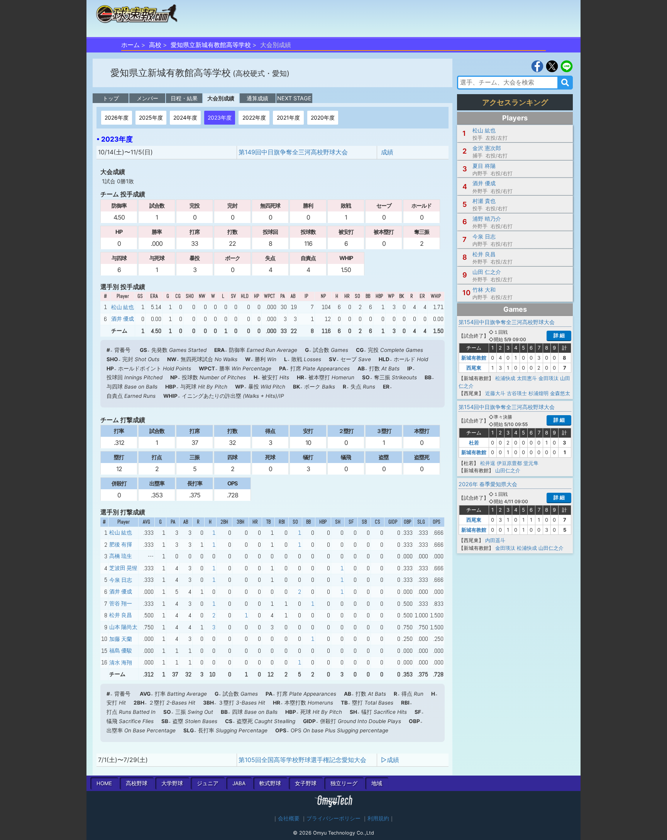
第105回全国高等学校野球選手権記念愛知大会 (302, 760)
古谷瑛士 (517, 393)
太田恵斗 (527, 378)
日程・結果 (184, 98)
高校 (155, 45)
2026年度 (117, 117)
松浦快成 (505, 378)
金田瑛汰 (548, 378)
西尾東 (473, 368)
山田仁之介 (507, 470)
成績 (387, 152)
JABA (238, 783)
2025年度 (151, 117)
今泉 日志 (120, 579)
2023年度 (220, 117)
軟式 (270, 783)
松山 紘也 (122, 307)
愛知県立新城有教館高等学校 (211, 45)
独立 (343, 783)
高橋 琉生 (120, 556)
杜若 (474, 442)
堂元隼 (530, 463)
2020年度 (323, 117)
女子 (306, 783)
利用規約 (378, 818)
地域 (376, 783)
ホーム (130, 45)
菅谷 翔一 (120, 603)
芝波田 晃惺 (123, 568)
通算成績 (257, 98)
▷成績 (390, 760)
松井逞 (487, 463)
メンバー (147, 98)
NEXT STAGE (294, 98)
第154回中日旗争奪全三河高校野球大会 (507, 322)
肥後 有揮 (120, 544)
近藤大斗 (495, 393)
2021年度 (288, 117)
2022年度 (254, 117)
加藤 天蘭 (120, 638)
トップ (111, 98)
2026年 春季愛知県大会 (488, 484)
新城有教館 (473, 358)
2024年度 (185, 117)
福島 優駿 (120, 650)
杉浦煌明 (538, 393)
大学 (172, 783)
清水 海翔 (120, 662)
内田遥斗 (495, 540)
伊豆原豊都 (509, 463)
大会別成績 (220, 98)
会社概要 (289, 818)
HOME (104, 783)
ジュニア (207, 783)
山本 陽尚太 (123, 627)
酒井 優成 (122, 318)
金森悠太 (560, 393)
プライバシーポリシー (333, 818)
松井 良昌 (120, 615)
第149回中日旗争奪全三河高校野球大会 (293, 152)
